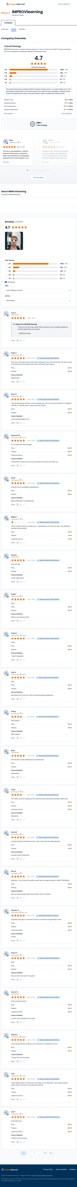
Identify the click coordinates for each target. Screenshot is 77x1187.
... (39, 1153)
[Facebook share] (18, 340)
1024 (45, 1153)
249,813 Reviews (38, 67)
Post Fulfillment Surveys (14, 290)
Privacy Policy (48, 1169)
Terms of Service (61, 1169)
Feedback (72, 1169)
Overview (4, 29)
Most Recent (10, 300)
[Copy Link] (24, 340)
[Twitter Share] (21, 340)
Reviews (22, 29)
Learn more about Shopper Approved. (42, 1175)
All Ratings (11, 282)
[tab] (27, 170)
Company (8, 23)
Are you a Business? (64, 4)
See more (6, 162)
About (13, 29)
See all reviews (67, 113)
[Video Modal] (14, 241)
